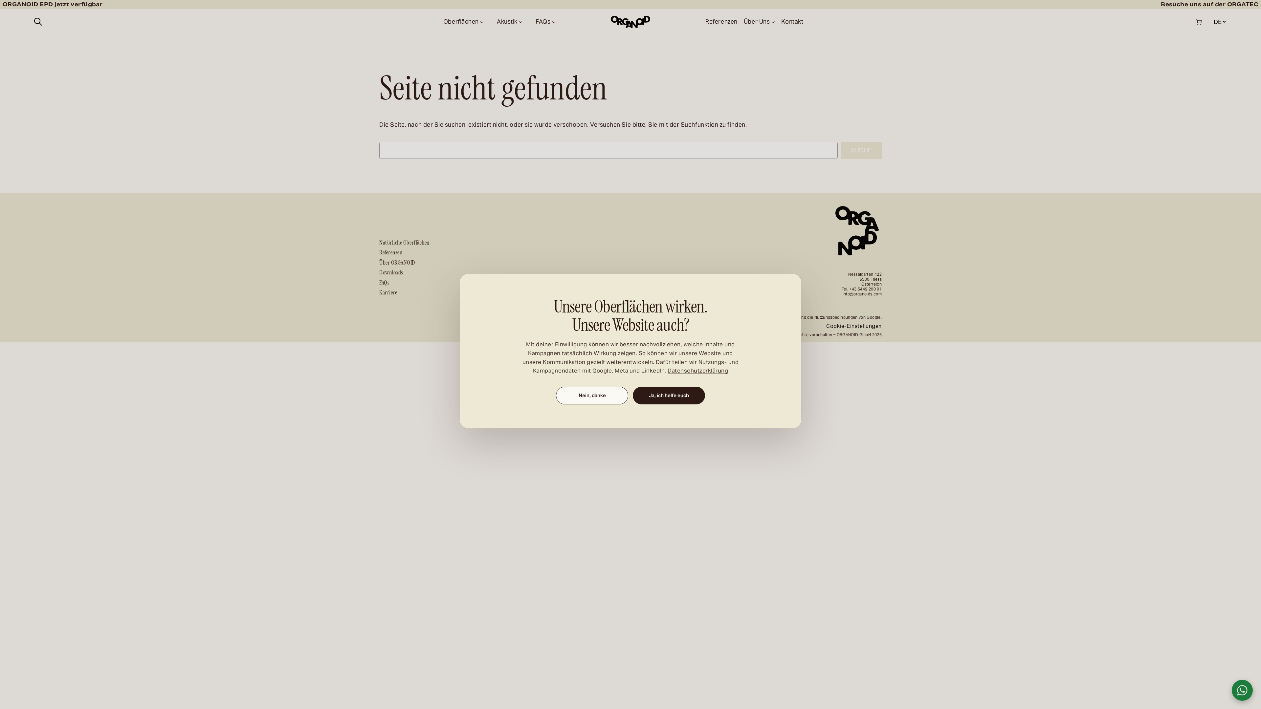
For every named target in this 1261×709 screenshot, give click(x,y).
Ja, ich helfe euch (669, 396)
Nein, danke (592, 396)
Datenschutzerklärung (698, 371)
